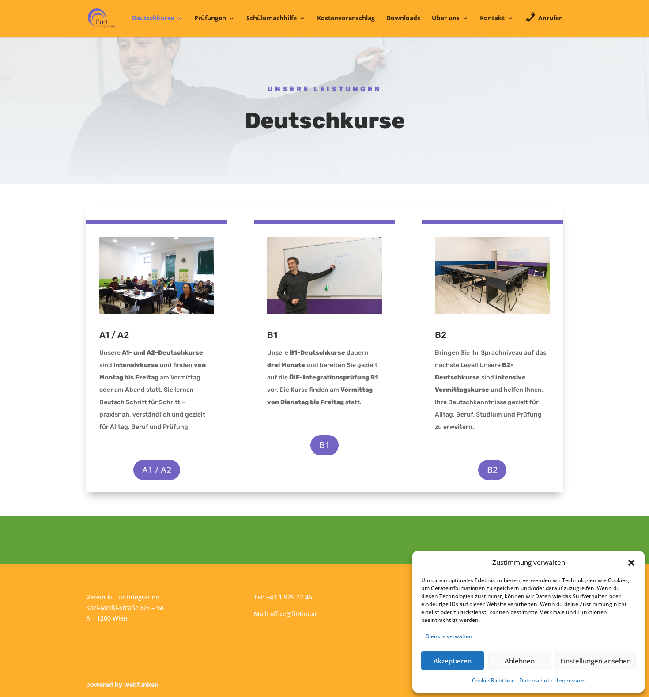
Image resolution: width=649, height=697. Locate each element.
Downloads (403, 18)
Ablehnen (520, 660)
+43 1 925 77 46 (289, 597)
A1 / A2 (156, 470)
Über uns (446, 18)
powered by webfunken (122, 684)
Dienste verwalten (449, 636)
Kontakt (492, 18)
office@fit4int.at (293, 614)
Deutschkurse (153, 18)
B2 (492, 470)
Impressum (571, 680)
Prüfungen (210, 18)
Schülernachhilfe (271, 18)
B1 (324, 445)
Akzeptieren (453, 660)
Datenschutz (535, 680)
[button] (631, 562)
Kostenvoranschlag (346, 18)
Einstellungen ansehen (595, 660)
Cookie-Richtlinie (493, 680)
